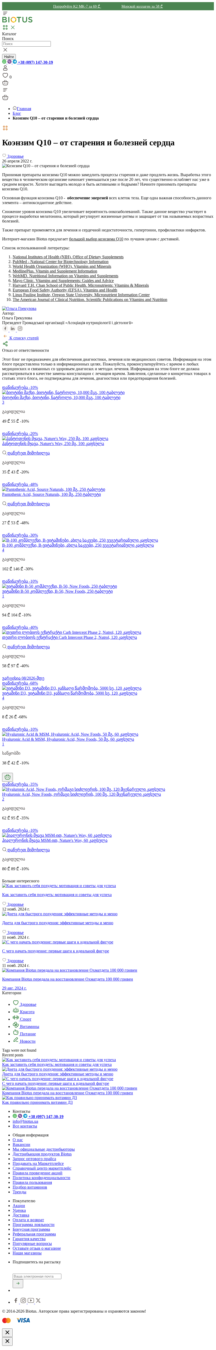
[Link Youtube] (31, 1302)
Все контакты (25, 1126)
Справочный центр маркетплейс (42, 1168)
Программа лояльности (34, 1224)
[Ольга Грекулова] (19, 308)
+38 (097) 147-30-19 (35, 62)
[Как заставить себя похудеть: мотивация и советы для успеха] (108, 885)
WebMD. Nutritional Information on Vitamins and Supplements (65, 276)
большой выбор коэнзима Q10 (96, 239)
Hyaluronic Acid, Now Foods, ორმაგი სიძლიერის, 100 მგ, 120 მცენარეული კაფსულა (81, 794)
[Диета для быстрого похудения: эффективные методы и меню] (108, 914)
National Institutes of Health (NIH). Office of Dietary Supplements (68, 257)
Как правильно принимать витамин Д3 (37, 1102)
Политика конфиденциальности (41, 1177)
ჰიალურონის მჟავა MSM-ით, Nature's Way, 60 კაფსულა (54, 840)
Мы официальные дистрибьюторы (44, 1149)
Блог (17, 113)
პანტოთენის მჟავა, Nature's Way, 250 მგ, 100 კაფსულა (53, 443)
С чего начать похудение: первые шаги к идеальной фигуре (55, 1083)
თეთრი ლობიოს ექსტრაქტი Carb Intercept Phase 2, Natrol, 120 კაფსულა (69, 637)
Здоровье (27, 1004)
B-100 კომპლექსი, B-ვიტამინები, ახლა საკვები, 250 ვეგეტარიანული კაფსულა (78, 545)
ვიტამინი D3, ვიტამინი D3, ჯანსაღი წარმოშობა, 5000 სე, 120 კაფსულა (69, 693)
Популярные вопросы (32, 1243)
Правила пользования (32, 1182)
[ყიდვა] (7, 777)
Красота (27, 1012)
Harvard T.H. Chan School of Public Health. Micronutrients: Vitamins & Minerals (81, 285)
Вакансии (21, 1144)
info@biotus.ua (25, 1121)
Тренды (19, 1192)
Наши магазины (27, 1253)
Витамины (29, 1026)
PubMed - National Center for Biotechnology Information (61, 261)
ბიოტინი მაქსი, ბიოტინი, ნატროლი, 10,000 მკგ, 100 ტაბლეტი (61, 397)
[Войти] (5, 69)
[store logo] (17, 21)
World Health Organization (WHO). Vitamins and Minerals (62, 266)
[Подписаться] (18, 1283)
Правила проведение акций (37, 1173)
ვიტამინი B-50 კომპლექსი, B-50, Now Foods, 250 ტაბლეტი (57, 591)
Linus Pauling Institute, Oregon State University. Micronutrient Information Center (81, 295)
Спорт (25, 1019)
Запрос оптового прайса (34, 1158)
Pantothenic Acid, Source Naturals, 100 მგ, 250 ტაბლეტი (51, 494)
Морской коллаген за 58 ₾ (142, 6)
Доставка (21, 1215)
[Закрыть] (7, 1332)
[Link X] (38, 1302)
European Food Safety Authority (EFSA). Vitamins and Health (65, 290)
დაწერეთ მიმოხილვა (28, 453)
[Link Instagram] (24, 1302)
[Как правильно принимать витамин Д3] (39, 1097)
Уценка (19, 1210)
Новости (27, 1041)
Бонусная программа (31, 1229)
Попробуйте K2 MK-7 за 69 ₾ (77, 6)
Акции (19, 1205)
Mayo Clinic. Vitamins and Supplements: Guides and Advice (63, 280)
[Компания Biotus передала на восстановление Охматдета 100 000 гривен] (69, 1088)
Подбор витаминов (30, 1187)
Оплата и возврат (28, 1220)
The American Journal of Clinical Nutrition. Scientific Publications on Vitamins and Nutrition (90, 299)
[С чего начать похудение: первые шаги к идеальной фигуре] (108, 942)
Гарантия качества (29, 1239)
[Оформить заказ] (5, 84)
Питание (27, 1034)
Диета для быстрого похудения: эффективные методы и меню (57, 1074)
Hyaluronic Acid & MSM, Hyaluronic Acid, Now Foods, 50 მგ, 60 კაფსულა (68, 739)
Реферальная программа (34, 1234)
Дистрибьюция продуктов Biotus (42, 1154)
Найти (9, 57)
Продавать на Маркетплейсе (38, 1163)
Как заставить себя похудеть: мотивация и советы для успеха (57, 1064)
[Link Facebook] (16, 1302)
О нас (18, 1140)
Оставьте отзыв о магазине (37, 1248)
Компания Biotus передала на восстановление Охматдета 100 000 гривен (67, 1093)
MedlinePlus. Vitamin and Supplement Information (55, 271)
